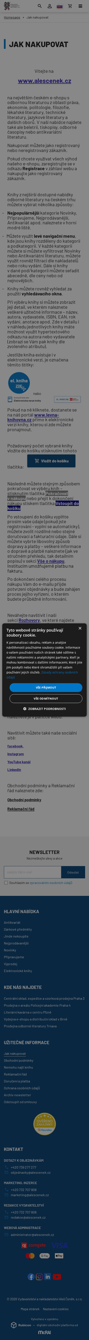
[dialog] (44, 670)
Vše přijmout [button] (46, 687)
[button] (44, 708)
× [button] (79, 628)
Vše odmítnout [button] (46, 698)
